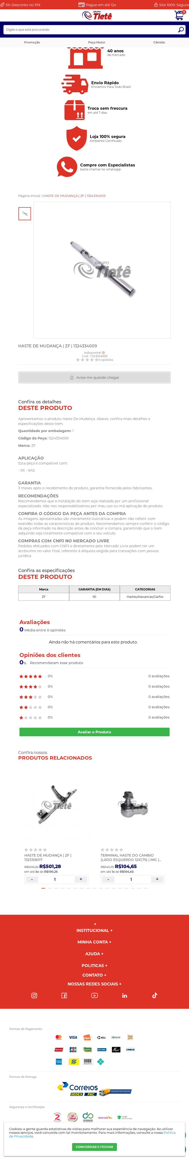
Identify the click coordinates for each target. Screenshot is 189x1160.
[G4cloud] (72, 1121)
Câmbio (159, 42)
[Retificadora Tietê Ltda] (97, 15)
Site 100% (174, 5)
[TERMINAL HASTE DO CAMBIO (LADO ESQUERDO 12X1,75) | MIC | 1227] (133, 805)
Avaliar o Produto (94, 732)
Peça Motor (96, 42)
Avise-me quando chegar (97, 377)
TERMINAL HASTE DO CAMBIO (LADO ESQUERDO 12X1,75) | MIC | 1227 (130, 859)
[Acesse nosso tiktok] (154, 996)
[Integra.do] (88, 1121)
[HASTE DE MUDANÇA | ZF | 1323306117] (56, 805)
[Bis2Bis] (57, 1121)
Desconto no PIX (23, 5)
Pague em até (101, 5)
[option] (25, 213)
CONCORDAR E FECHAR (94, 1147)
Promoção (32, 42)
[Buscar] (181, 30)
